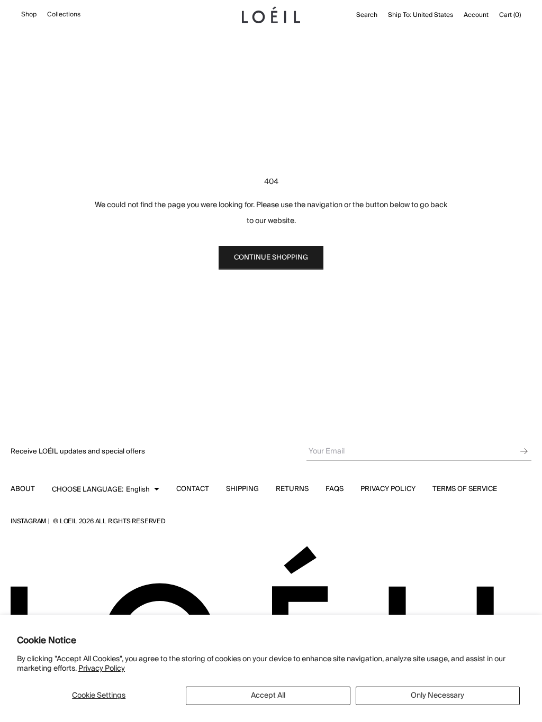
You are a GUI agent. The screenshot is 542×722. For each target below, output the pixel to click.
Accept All (268, 695)
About (23, 489)
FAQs (335, 489)
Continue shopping (271, 257)
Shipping (242, 489)
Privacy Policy (101, 668)
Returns (292, 489)
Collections (63, 15)
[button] (105, 489)
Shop (29, 15)
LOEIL (69, 521)
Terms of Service (464, 489)
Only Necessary (437, 695)
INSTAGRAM (29, 522)
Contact (192, 489)
